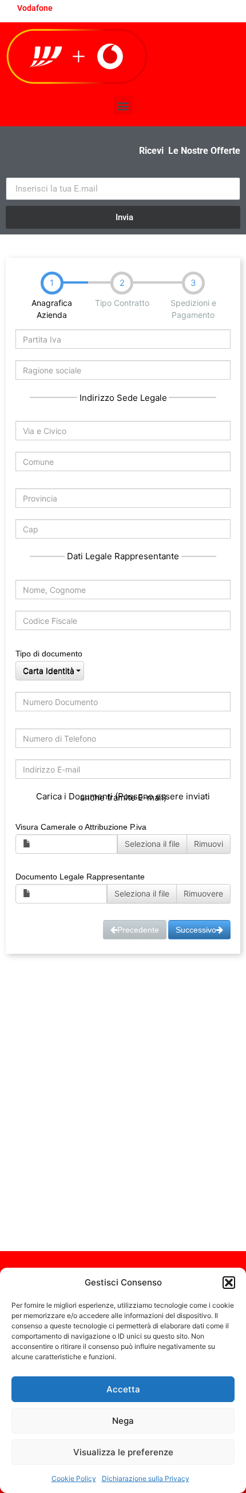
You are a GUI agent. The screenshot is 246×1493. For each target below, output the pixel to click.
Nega (123, 1420)
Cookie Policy (73, 1478)
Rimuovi (208, 844)
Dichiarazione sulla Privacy (145, 1478)
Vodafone (35, 8)
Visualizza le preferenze (123, 1452)
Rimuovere (203, 893)
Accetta (123, 1389)
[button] (229, 1282)
